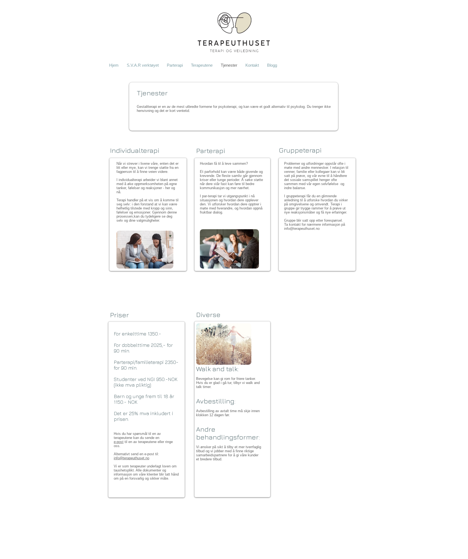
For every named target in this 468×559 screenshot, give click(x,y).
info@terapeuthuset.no (302, 229)
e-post (118, 442)
